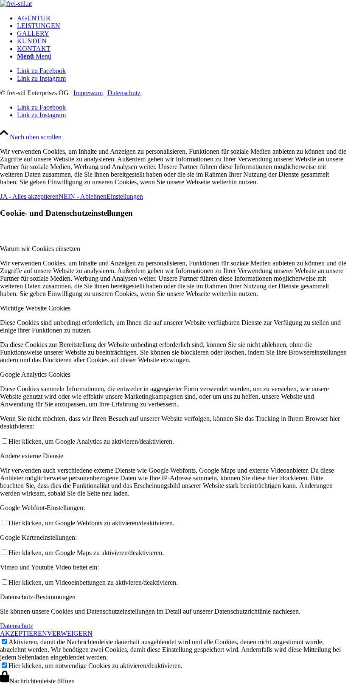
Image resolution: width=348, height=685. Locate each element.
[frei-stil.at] (16, 3)
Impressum (88, 92)
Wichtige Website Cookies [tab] (35, 308)
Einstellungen (125, 196)
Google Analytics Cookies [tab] (35, 374)
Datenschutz (123, 92)
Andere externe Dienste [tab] (31, 455)
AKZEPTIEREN (23, 633)
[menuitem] (182, 18)
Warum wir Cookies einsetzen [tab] (40, 248)
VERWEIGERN (70, 633)
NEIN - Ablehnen (83, 196)
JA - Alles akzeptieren (29, 196)
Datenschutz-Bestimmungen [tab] (38, 596)
